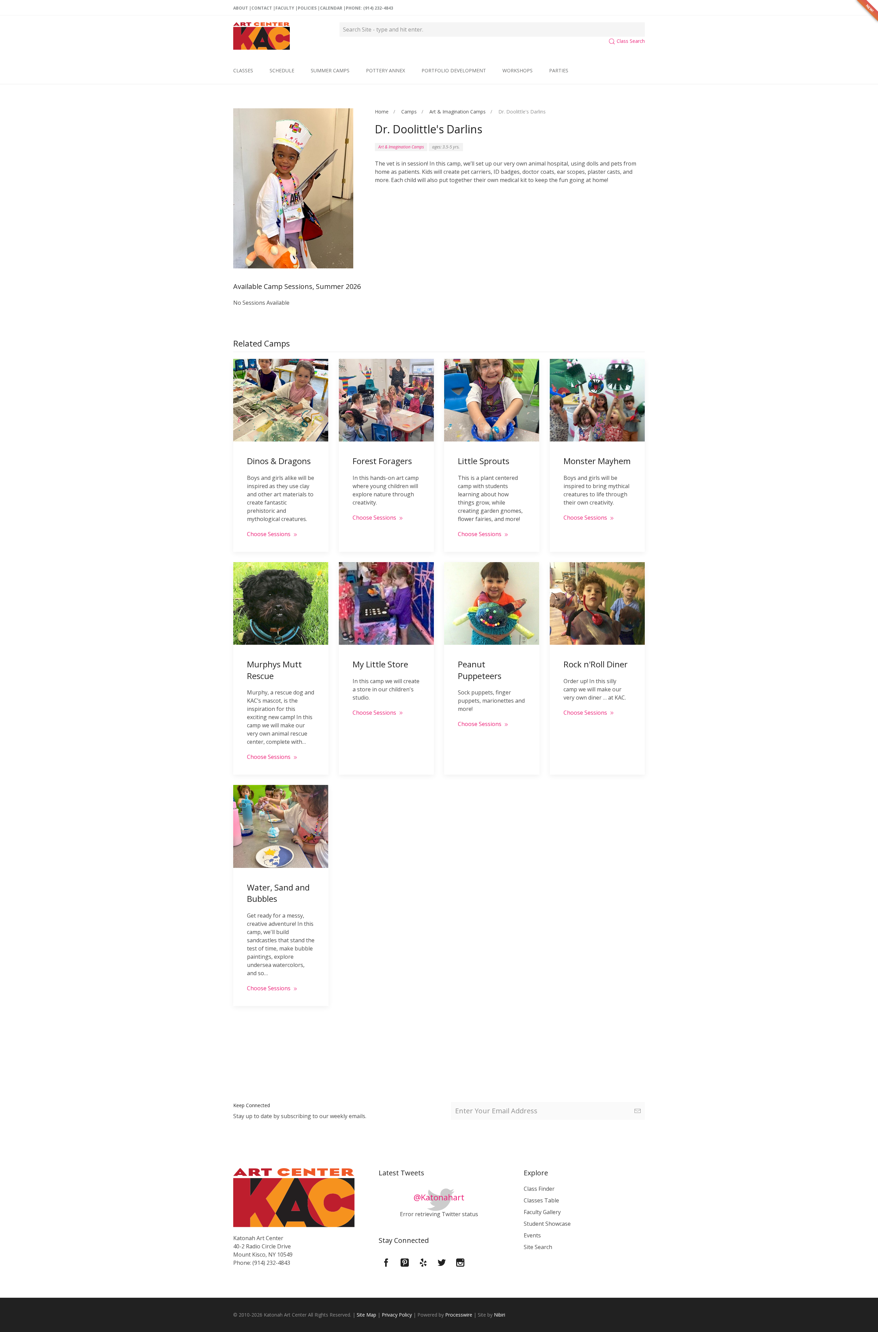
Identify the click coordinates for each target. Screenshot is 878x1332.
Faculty (284, 8)
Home (382, 111)
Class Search (630, 41)
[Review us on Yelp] (423, 1262)
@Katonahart (439, 1197)
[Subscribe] (637, 1111)
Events (532, 1235)
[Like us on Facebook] (386, 1262)
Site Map (366, 1314)
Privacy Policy (397, 1314)
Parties (558, 70)
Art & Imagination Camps (457, 111)
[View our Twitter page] (441, 1262)
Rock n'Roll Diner (595, 664)
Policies (307, 8)
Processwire (458, 1314)
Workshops (517, 70)
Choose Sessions (269, 534)
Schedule (282, 70)
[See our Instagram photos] (460, 1262)
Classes (243, 70)
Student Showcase (547, 1223)
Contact (261, 8)
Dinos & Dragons (279, 461)
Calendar (331, 8)
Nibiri (499, 1314)
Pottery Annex (385, 70)
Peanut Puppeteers (479, 669)
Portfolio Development (454, 70)
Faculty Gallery (542, 1212)
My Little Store (380, 664)
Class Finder (539, 1188)
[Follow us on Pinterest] (404, 1262)
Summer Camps (330, 70)
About (240, 8)
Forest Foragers (382, 461)
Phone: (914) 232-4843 (369, 8)
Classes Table (541, 1200)
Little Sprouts (483, 461)
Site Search (538, 1247)
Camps (409, 111)
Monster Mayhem (597, 461)
